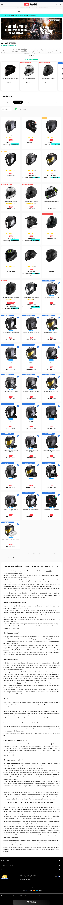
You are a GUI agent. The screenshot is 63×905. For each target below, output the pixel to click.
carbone (6, 650)
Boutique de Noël (36, 896)
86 (47, 113)
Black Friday (28, 896)
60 (42, 113)
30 (37, 113)
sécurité (48, 571)
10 (23, 554)
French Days (21, 896)
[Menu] (2, 4)
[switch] (16, 109)
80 (8, 557)
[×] (61, 15)
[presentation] (18, 1)
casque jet (15, 51)
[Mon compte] (56, 4)
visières (19, 683)
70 (55, 554)
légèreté (26, 53)
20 (29, 554)
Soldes (15, 896)
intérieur (57, 702)
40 (39, 554)
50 (44, 554)
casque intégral (22, 49)
